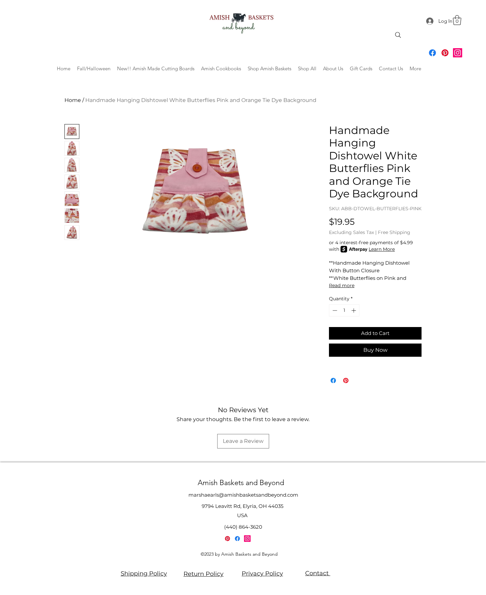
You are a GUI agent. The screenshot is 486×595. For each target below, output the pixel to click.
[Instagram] (457, 52)
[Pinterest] (445, 52)
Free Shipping (394, 232)
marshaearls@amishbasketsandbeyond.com (243, 495)
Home (72, 100)
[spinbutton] (344, 310)
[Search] (398, 35)
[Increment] (354, 310)
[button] (457, 20)
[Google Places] (432, 52)
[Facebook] (237, 538)
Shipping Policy (144, 573)
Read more (341, 285)
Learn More (382, 249)
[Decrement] (334, 310)
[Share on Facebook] (333, 380)
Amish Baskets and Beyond (241, 482)
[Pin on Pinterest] (346, 380)
